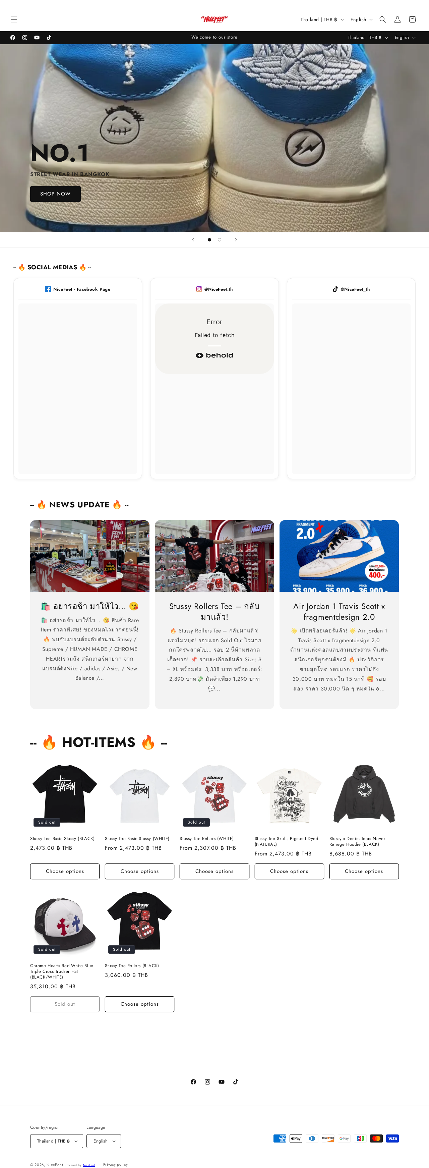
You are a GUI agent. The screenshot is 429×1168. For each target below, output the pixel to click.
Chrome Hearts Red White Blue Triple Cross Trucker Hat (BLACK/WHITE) (62, 971)
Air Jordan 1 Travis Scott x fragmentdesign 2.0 (339, 611)
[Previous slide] (193, 239)
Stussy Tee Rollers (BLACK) (132, 966)
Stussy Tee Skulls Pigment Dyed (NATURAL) (286, 841)
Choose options (65, 871)
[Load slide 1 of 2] (209, 240)
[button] (14, 19)
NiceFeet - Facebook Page (81, 289)
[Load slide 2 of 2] (219, 240)
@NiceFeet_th (355, 289)
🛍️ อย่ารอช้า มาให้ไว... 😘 (90, 606)
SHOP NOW (55, 194)
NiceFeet (55, 1164)
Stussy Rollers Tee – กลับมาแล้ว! (214, 611)
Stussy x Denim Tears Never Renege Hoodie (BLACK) (357, 841)
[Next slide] (236, 239)
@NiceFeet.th (218, 289)
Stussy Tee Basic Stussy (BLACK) (62, 839)
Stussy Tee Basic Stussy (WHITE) (137, 839)
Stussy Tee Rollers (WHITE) (207, 839)
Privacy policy (115, 1164)
